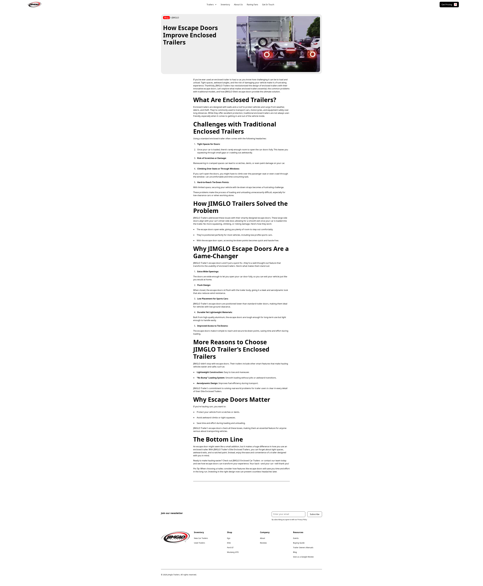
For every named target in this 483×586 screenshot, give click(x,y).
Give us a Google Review (303, 557)
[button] (212, 4)
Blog (295, 552)
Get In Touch (268, 4)
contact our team (272, 460)
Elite (229, 543)
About (262, 538)
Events (296, 538)
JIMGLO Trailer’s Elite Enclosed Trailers (232, 449)
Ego (228, 538)
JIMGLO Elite (231, 91)
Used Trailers (199, 543)
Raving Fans (252, 4)
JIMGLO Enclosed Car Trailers (246, 460)
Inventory (225, 4)
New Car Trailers (201, 538)
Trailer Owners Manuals (303, 547)
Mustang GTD (233, 552)
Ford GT (230, 547)
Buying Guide (299, 543)
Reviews (263, 543)
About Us (238, 4)
